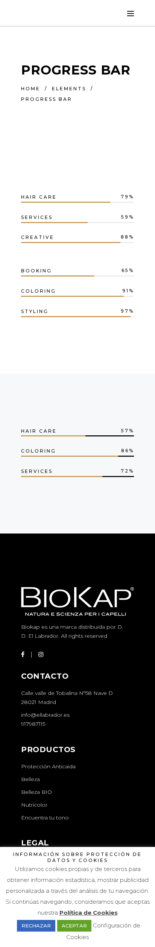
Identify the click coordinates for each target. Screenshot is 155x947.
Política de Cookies (88, 912)
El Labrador (43, 635)
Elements (69, 88)
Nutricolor (34, 804)
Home (30, 88)
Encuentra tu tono (45, 817)
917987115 (33, 724)
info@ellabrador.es (45, 714)
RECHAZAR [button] (36, 926)
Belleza (30, 779)
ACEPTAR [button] (74, 926)
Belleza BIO (36, 792)
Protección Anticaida (48, 766)
